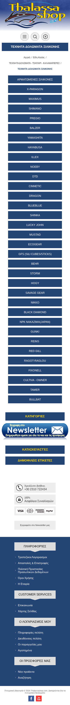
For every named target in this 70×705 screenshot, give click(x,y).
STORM (35, 273)
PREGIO (35, 118)
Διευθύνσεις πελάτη (29, 638)
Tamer (35, 389)
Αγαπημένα (25, 650)
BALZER (35, 127)
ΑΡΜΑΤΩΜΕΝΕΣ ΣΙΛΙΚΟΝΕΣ (35, 79)
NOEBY (35, 166)
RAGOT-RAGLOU (35, 360)
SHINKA (35, 215)
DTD (35, 176)
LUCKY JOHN (35, 224)
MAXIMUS (35, 98)
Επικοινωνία (25, 605)
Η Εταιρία (23, 583)
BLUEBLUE (35, 205)
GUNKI (35, 331)
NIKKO (35, 302)
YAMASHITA (35, 137)
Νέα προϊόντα (26, 671)
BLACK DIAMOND (35, 312)
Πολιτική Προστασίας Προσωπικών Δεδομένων (33, 570)
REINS (35, 341)
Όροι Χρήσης (26, 577)
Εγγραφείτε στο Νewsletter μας (35, 525)
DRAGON (35, 195)
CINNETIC (35, 186)
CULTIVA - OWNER (35, 380)
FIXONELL (35, 370)
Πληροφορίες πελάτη (30, 632)
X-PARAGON (35, 89)
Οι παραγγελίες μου (30, 644)
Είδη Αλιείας (39, 57)
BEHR (35, 263)
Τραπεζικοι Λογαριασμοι (32, 557)
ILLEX (35, 157)
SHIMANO (35, 108)
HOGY (35, 283)
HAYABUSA (35, 147)
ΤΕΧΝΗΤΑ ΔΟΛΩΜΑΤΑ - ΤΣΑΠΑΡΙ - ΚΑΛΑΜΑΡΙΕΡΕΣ (34, 63)
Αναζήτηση (24, 677)
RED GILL (35, 350)
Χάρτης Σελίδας (27, 611)
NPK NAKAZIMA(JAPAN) (35, 321)
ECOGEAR (35, 244)
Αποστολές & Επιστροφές (33, 563)
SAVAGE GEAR (35, 292)
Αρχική (27, 57)
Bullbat (35, 399)
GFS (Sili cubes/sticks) (35, 254)
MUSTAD (35, 234)
